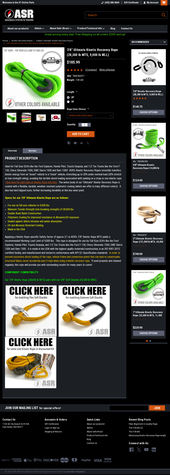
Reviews (32, 150)
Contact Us (126, 28)
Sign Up (55, 428)
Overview (12, 150)
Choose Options (149, 112)
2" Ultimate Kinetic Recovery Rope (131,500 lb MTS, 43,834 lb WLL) (148, 241)
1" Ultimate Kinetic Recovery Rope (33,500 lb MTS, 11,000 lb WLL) (148, 315)
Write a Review (107, 69)
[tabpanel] (148, 82)
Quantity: (71, 124)
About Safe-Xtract (59, 28)
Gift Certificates (52, 424)
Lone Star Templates (75, 472)
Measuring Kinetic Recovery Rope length (147, 435)
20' (72, 97)
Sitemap (29, 472)
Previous (5, 78)
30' (72, 101)
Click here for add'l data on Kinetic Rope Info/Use (31, 182)
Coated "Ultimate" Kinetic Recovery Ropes (54, 41)
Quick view (148, 230)
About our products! (18, 28)
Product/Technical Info (89, 28)
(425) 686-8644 (112, 2)
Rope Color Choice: (78, 109)
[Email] (75, 143)
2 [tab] (150, 341)
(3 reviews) (91, 69)
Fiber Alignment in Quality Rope (143, 424)
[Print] (81, 143)
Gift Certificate (131, 2)
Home (5, 41)
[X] (87, 143)
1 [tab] (147, 341)
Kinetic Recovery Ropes (22, 41)
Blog (112, 28)
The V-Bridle (134, 432)
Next (61, 78)
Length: (72, 92)
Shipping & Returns (53, 432)
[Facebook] (69, 143)
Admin (38, 28)
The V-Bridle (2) (136, 428)
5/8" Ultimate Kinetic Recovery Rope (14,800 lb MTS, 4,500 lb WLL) (146, 168)
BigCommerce (49, 472)
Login (47, 428)
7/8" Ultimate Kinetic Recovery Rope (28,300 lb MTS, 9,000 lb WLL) (35, 43)
